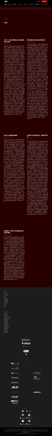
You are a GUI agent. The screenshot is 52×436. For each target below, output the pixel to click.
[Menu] (5, 4)
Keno (42, 4)
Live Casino (31, 4)
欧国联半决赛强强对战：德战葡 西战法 (37, 136)
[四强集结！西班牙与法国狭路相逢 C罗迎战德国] (14, 223)
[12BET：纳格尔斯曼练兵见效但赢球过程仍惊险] (14, 32)
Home (5, 18)
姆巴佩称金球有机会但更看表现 (36, 40)
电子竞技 (14, 4)
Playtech (20, 4)
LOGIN (38, 1)
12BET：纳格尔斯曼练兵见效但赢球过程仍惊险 (14, 40)
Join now (44, 1)
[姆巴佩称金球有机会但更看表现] (37, 32)
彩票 (46, 4)
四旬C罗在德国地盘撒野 (10, 135)
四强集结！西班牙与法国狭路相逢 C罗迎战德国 (14, 231)
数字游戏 (37, 4)
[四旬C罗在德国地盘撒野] (14, 128)
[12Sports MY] (6, 1)
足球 (10, 43)
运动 (10, 4)
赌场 (25, 4)
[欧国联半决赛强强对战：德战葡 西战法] (37, 128)
